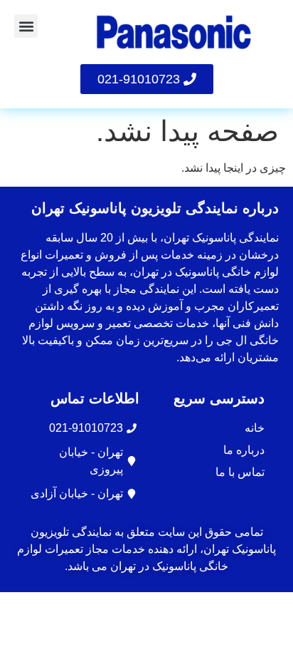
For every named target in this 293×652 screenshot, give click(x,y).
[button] (26, 26)
